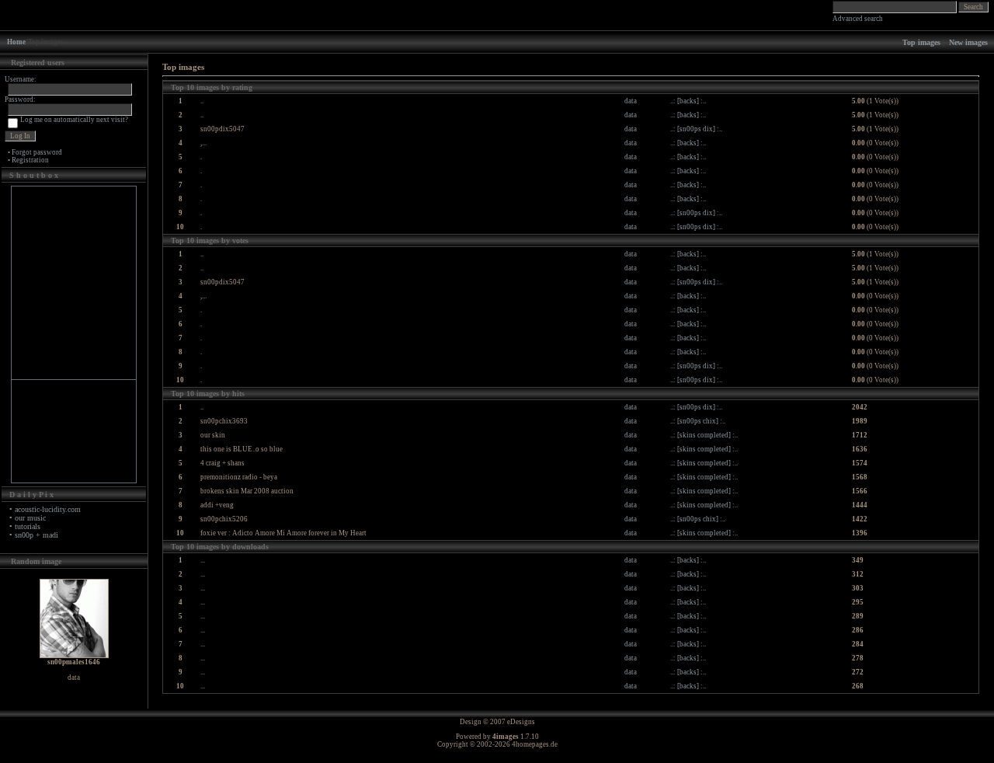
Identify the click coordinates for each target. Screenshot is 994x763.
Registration (30, 160)
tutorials (27, 526)
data (630, 101)
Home (16, 42)
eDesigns (521, 722)
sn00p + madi (36, 535)
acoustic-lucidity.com (48, 509)
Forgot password (37, 152)
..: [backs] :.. (688, 101)
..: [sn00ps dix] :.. (696, 129)
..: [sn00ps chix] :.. (697, 421)
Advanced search (857, 19)
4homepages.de (535, 744)
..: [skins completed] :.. (704, 435)
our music (30, 518)
